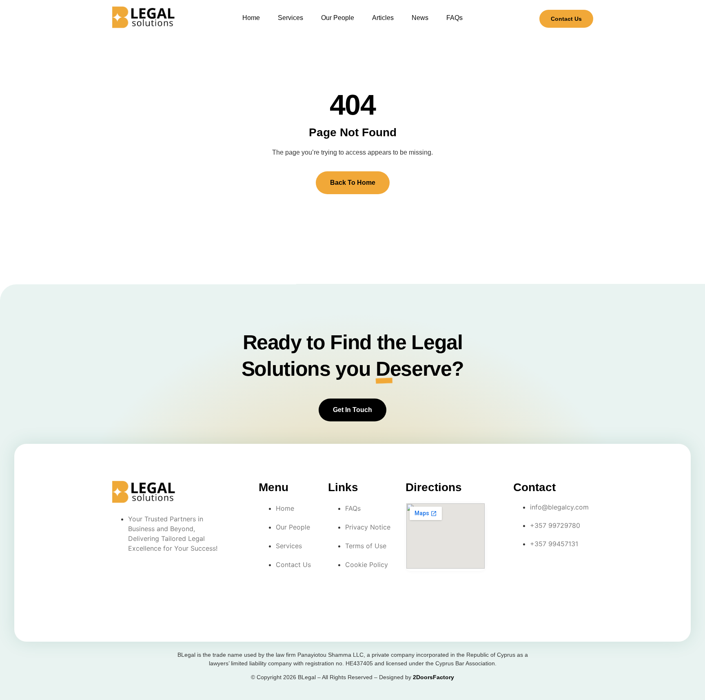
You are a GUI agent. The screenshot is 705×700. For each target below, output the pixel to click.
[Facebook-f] (523, 569)
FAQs (454, 17)
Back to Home (352, 182)
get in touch (352, 409)
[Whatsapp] (523, 592)
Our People (337, 17)
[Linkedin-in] (558, 569)
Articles (383, 17)
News (420, 17)
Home (251, 17)
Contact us (566, 19)
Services (290, 17)
